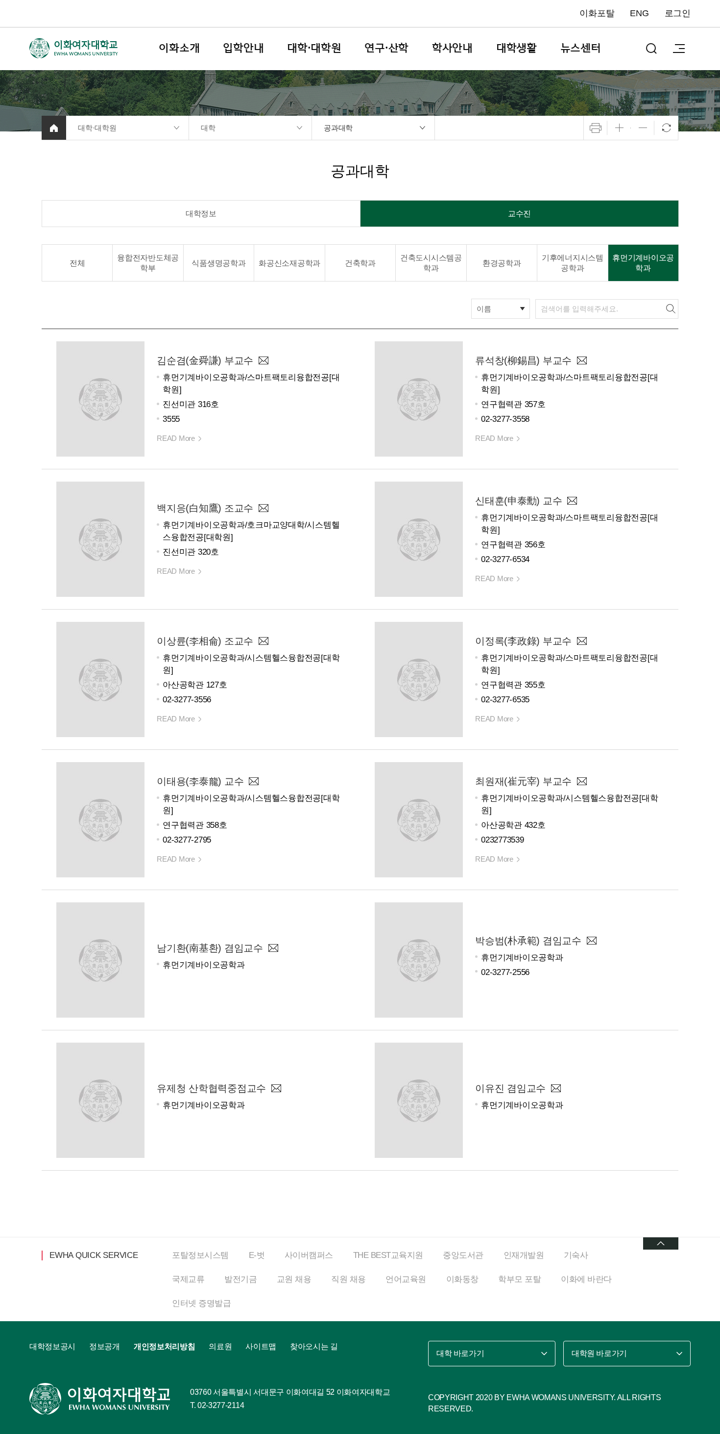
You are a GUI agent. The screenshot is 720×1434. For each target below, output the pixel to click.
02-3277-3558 (505, 419)
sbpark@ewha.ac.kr (592, 941)
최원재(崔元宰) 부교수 (523, 781)
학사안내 (452, 48)
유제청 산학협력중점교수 (211, 1088)
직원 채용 (348, 1279)
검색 (670, 309)
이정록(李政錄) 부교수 (523, 641)
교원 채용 (294, 1279)
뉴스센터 (580, 48)
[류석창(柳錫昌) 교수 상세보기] (419, 398)
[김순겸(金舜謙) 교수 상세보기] (100, 398)
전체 (77, 263)
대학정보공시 (52, 1346)
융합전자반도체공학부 (148, 263)
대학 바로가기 (460, 1353)
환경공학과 (501, 263)
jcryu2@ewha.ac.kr (276, 1088)
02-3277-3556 (187, 699)
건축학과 (360, 263)
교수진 (519, 213)
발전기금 (240, 1279)
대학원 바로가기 (599, 1353)
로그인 (678, 13)
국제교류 (188, 1279)
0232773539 (502, 840)
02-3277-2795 (187, 840)
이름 (484, 309)
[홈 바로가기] (54, 128)
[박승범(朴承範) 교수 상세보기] (419, 959)
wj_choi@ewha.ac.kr (582, 781)
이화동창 (462, 1279)
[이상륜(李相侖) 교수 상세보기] (100, 678)
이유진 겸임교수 (510, 1088)
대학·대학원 (314, 48)
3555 (171, 419)
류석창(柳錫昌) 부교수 (523, 360)
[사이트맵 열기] (679, 48)
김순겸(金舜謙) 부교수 (205, 360)
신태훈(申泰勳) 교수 (518, 500)
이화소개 (179, 48)
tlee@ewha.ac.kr (254, 781)
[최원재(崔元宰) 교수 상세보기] (419, 819)
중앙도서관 (463, 1255)
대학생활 (516, 48)
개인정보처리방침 (164, 1346)
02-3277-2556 (505, 972)
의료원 (220, 1346)
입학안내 (243, 48)
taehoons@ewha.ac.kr (572, 501)
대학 (208, 128)
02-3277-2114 (220, 1405)
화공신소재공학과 (289, 263)
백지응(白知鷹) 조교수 (205, 508)
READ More (176, 438)
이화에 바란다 (586, 1279)
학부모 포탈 (519, 1279)
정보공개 (104, 1346)
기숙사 (576, 1255)
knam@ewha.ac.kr (273, 948)
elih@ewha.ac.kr (556, 1088)
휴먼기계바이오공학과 (643, 263)
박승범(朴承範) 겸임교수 (528, 940)
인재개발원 (524, 1255)
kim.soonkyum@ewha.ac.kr (263, 360)
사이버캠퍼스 (309, 1255)
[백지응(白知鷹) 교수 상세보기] (100, 538)
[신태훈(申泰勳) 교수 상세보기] (419, 538)
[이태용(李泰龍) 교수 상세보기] (100, 819)
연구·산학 (386, 48)
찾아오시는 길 (314, 1346)
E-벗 (257, 1255)
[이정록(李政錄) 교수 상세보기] (419, 678)
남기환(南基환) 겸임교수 (210, 948)
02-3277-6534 (505, 559)
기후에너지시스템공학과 (572, 263)
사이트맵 (260, 1346)
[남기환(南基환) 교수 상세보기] (100, 959)
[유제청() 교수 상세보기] (100, 1099)
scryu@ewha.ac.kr (582, 360)
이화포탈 (596, 13)
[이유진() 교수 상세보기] (419, 1099)
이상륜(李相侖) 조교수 (205, 641)
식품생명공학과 (218, 263)
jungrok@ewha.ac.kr (582, 641)
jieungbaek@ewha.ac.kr (263, 508)
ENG (639, 13)
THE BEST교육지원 (388, 1255)
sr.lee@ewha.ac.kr (263, 641)
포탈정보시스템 (200, 1255)
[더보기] (660, 1243)
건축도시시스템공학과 (431, 263)
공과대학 (338, 128)
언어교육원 (405, 1279)
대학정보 (201, 213)
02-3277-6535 (505, 699)
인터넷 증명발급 (201, 1303)
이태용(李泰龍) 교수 (200, 781)
